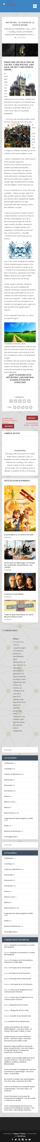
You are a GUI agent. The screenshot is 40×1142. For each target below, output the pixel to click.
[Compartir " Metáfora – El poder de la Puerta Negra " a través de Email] (24, 401)
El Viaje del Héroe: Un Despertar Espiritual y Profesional (16, 1051)
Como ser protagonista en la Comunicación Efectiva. (18, 991)
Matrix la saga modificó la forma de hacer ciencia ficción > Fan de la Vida (18, 1047)
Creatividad (14, 1073)
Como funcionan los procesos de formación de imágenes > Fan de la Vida (19, 1097)
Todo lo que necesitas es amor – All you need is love (19, 615)
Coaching (12, 32)
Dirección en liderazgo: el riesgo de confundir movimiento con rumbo (19, 564)
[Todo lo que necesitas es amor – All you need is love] (20, 605)
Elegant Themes (20, 1134)
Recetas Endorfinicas (12, 831)
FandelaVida (19, 29)
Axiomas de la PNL (24, 1081)
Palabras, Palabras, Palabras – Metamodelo (16, 1063)
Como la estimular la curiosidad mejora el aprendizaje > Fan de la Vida (19, 1087)
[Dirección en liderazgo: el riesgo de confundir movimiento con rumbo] (20, 550)
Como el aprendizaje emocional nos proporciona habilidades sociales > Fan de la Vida (19, 1108)
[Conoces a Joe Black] (20, 582)
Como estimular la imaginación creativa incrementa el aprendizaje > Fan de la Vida (20, 1071)
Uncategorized (10, 837)
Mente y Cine (9, 802)
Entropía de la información (20, 968)
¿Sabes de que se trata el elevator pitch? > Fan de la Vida (17, 1037)
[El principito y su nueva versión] (20, 508)
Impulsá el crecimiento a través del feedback (19, 946)
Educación (8, 785)
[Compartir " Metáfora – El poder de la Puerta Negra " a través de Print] (29, 401)
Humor (7, 796)
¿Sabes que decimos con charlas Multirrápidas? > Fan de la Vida (16, 1028)
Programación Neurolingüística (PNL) (19, 34)
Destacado (8, 780)
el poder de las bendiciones (20, 1016)
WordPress (21, 1136)
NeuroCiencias (9, 813)
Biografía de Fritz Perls (19, 1005)
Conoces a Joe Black (14, 594)
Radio (6, 826)
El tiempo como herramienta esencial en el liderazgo (18, 961)
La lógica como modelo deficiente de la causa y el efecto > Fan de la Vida (19, 1059)
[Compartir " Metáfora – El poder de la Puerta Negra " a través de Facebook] (11, 401)
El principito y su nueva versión (19, 534)
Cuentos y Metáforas (24, 32)
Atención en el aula (13, 1100)
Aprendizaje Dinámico (22, 1110)
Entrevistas (8, 791)
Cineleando (8, 763)
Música (7, 807)
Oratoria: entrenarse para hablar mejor (17, 1039)
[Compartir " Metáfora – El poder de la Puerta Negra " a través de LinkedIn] (20, 401)
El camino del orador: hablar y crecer (18, 1030)
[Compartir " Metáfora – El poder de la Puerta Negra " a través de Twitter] (15, 401)
